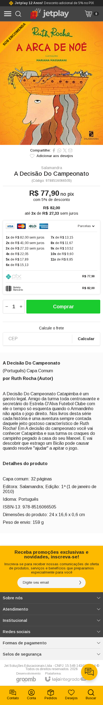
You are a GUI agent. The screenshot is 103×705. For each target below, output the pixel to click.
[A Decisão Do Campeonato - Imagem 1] (51, 83)
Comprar (63, 306)
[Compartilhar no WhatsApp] (59, 150)
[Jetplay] (50, 14)
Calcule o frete (51, 328)
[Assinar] (80, 582)
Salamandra (51, 168)
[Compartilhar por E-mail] (70, 150)
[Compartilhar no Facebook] (54, 150)
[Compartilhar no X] (65, 150)
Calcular (86, 338)
